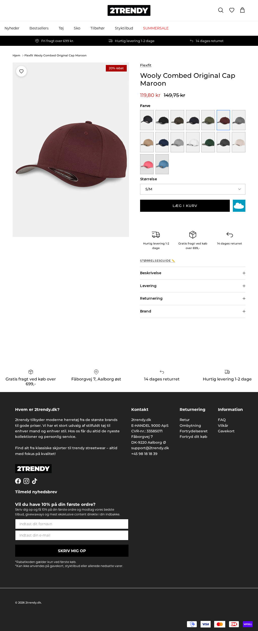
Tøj (61, 28)
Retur (185, 419)
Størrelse (148, 179)
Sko (77, 28)
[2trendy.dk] (129, 10)
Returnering (151, 298)
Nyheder (12, 28)
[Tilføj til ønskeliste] (21, 71)
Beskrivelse (150, 273)
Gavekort (226, 431)
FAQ (222, 419)
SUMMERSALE (156, 28)
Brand (145, 311)
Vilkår (223, 425)
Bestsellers (39, 28)
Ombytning (190, 425)
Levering (148, 286)
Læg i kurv (185, 205)
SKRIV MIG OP (72, 550)
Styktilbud (124, 28)
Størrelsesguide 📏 (157, 260)
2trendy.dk (33, 602)
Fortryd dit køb (193, 436)
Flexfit (145, 65)
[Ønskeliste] (232, 10)
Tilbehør (97, 28)
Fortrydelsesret (194, 431)
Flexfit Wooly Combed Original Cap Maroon (55, 55)
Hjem (16, 55)
